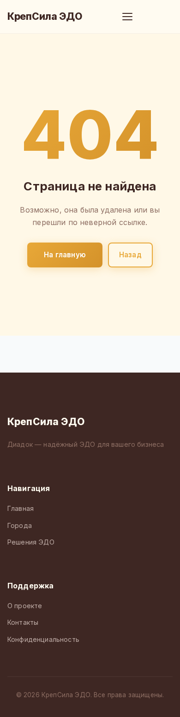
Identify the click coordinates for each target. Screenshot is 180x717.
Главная (20, 508)
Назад (130, 254)
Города (19, 525)
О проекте (24, 606)
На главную (65, 254)
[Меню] (127, 16)
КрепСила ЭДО (44, 16)
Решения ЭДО (30, 542)
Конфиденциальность (43, 639)
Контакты (22, 622)
